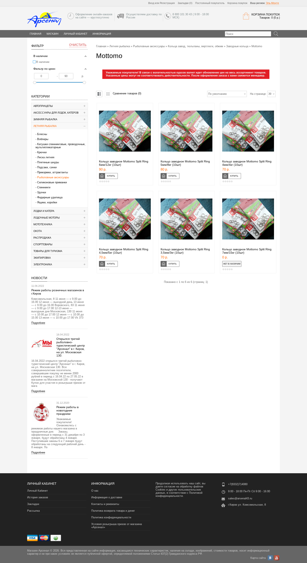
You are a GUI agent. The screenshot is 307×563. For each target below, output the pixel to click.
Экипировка (42, 257)
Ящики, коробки (47, 202)
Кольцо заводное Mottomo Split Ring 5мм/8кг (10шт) (185, 163)
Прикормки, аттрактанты (52, 172)
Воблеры (42, 139)
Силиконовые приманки (52, 182)
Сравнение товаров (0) (127, 93)
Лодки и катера (43, 211)
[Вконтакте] (270, 557)
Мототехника (42, 224)
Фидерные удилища (49, 197)
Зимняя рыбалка (45, 119)
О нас (95, 490)
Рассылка (33, 510)
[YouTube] (276, 557)
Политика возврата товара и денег (113, 510)
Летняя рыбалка (45, 126)
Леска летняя (45, 157)
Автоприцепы (43, 106)
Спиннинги (43, 187)
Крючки (42, 152)
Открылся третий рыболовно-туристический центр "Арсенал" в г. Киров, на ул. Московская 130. (70, 347)
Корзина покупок (237, 3)
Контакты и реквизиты (105, 504)
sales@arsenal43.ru (240, 498)
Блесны (42, 134)
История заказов (37, 497)
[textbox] (248, 33)
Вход (151, 3)
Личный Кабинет (75, 33)
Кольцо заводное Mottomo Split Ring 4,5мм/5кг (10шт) (123, 251)
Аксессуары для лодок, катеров (56, 112)
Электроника (42, 264)
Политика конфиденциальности (111, 517)
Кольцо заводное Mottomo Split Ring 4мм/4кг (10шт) (246, 163)
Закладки (33, 504)
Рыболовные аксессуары (53, 177)
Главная (101, 46)
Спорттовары (42, 244)
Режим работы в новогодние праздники (67, 410)
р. (83, 76)
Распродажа (42, 237)
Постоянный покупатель (210, 3)
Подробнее (38, 322)
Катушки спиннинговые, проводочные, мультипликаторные (60, 146)
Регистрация (167, 3)
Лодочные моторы (46, 217)
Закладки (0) (185, 3)
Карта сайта (258, 557)
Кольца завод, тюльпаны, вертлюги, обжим (195, 46)
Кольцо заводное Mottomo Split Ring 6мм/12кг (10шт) (123, 163)
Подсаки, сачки (47, 167)
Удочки (41, 192)
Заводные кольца (237, 46)
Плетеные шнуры (48, 162)
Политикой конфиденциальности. (179, 494)
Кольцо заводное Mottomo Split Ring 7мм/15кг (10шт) (246, 251)
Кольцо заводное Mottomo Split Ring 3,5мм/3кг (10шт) (185, 251)
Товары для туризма (47, 251)
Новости (39, 278)
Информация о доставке (106, 497)
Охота (37, 231)
